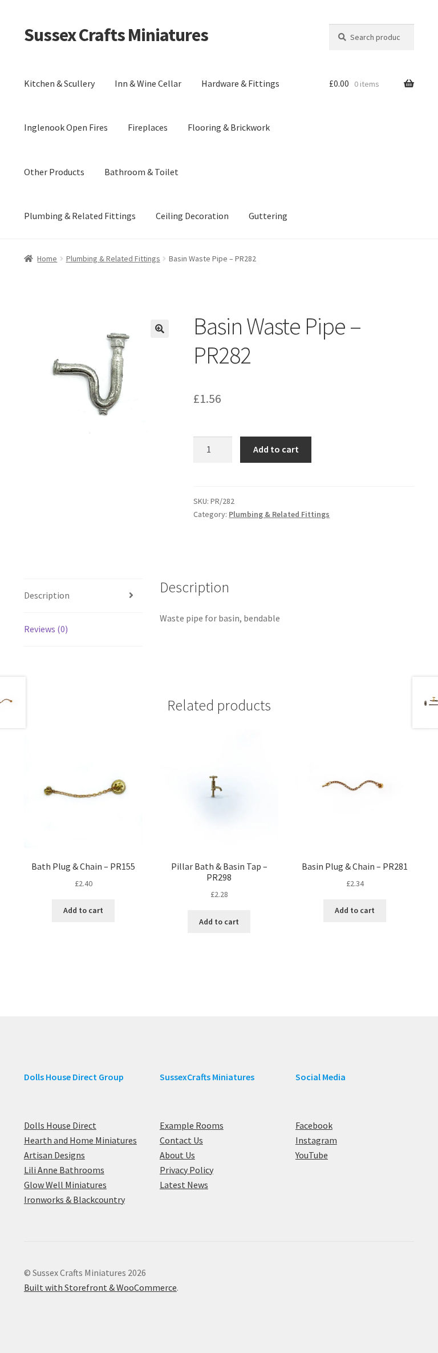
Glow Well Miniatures (65, 1184)
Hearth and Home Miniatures (80, 1140)
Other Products (54, 171)
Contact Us (181, 1140)
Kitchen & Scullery (59, 83)
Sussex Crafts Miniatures (116, 34)
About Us (177, 1155)
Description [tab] (47, 595)
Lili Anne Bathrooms (64, 1170)
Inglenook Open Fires (66, 127)
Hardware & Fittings (240, 83)
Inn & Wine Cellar (148, 83)
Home (47, 258)
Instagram (316, 1140)
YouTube (311, 1155)
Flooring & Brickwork (229, 127)
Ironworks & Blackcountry (74, 1199)
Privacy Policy (186, 1170)
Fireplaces (148, 127)
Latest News (184, 1184)
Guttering (268, 215)
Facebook (313, 1125)
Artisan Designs (54, 1155)
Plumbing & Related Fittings (80, 215)
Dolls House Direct (60, 1125)
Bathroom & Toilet (141, 171)
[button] (160, 329)
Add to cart (276, 449)
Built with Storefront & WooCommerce (100, 1287)
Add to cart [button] (83, 910)
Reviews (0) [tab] (46, 629)
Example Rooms (192, 1125)
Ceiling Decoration (192, 215)
